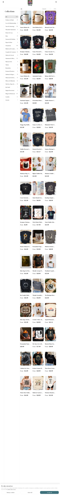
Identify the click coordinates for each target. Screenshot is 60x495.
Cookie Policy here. (11, 489)
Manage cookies (10, 492)
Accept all (49, 492)
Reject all (30, 492)
